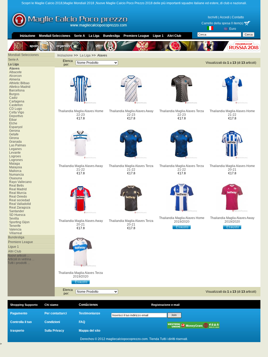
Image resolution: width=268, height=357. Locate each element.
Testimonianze (89, 313)
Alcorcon (15, 76)
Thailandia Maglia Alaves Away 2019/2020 (232, 219)
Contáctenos (88, 305)
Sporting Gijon (19, 222)
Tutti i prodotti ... (19, 263)
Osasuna (15, 178)
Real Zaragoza (19, 207)
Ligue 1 (158, 36)
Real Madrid (17, 189)
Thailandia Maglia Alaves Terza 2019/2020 (80, 274)
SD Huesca (16, 215)
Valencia (14, 229)
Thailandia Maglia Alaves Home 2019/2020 (181, 219)
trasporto (17, 330)
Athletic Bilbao (19, 83)
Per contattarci (55, 313)
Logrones (15, 160)
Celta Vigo (16, 112)
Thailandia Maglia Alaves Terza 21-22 (131, 167)
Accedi (225, 17)
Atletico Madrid (19, 87)
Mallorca (14, 171)
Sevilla (13, 218)
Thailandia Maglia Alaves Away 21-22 (81, 167)
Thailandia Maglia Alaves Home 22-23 (80, 113)
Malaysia (15, 167)
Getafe (13, 134)
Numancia (16, 174)
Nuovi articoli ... (18, 255)
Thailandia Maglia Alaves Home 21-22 (232, 113)
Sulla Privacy (54, 330)
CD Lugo (15, 109)
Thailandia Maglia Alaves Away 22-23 (131, 113)
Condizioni (52, 322)
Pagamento (18, 313)
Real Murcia (17, 193)
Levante (14, 152)
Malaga (14, 163)
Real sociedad (19, 200)
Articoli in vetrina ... (21, 259)
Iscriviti (212, 17)
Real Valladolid (19, 204)
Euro (232, 29)
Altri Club (174, 36)
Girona (13, 138)
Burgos (13, 94)
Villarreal (15, 233)
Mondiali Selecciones (54, 36)
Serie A (79, 36)
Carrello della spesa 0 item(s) (223, 23)
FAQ (82, 322)
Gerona (14, 131)
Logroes (14, 156)
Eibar (12, 120)
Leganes (15, 149)
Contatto (238, 17)
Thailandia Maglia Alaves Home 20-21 (232, 167)
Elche (12, 123)
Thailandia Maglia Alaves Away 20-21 (81, 222)
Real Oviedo (17, 196)
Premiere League (136, 36)
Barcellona (16, 90)
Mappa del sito (89, 330)
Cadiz (13, 98)
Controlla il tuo (21, 322)
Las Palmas (17, 145)
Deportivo (15, 116)
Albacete (15, 72)
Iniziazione (27, 36)
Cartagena (16, 101)
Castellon (15, 105)
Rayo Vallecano (20, 182)
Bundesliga (111, 36)
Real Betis (16, 185)
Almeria (14, 79)
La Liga (94, 36)
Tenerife (14, 226)
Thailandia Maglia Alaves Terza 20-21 (131, 222)
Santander (16, 211)
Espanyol (15, 127)
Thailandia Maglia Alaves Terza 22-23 (181, 113)
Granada (15, 141)
